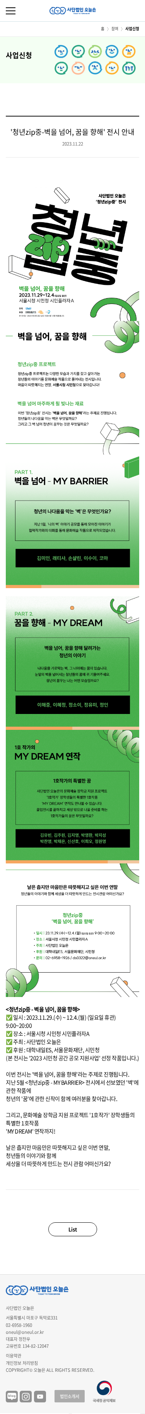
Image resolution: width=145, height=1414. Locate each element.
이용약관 (13, 1356)
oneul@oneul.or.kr (25, 1332)
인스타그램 (26, 1397)
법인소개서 (69, 1396)
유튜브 (40, 1397)
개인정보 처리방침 (22, 1363)
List (72, 1229)
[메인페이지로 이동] (72, 10)
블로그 (12, 1397)
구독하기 (142, 1413)
